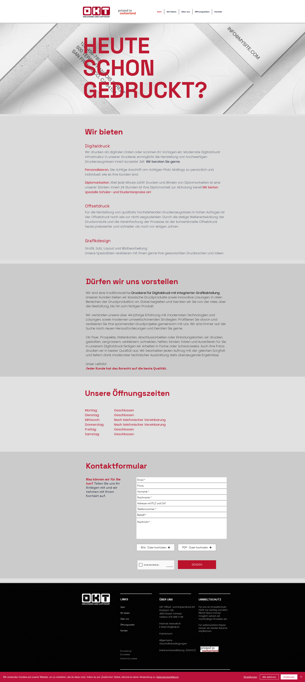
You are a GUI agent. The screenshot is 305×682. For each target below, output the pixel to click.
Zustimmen (289, 677)
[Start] (149, 106)
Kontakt (124, 630)
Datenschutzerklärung (167, 677)
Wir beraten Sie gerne (163, 161)
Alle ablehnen (269, 677)
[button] (155, 547)
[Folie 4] (155, 106)
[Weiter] (286, 69)
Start (122, 607)
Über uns (124, 619)
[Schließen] (301, 676)
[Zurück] (18, 69)
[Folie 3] (152, 106)
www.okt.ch (175, 623)
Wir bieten (125, 613)
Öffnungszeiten (127, 625)
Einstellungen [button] (250, 677)
